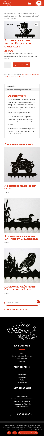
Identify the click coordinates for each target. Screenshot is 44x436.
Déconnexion (22, 383)
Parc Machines (22, 358)
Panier (22, 380)
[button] (38, 3)
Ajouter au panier (21, 64)
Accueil (6, 13)
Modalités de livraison (22, 401)
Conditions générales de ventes (22, 399)
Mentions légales (22, 396)
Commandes (22, 377)
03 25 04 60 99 (24, 414)
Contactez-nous (22, 406)
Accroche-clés (22, 13)
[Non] (41, 430)
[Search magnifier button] (38, 301)
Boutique (13, 13)
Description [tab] (11, 86)
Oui (9, 433)
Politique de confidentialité (22, 404)
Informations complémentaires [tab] (19, 90)
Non (14, 433)
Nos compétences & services (22, 356)
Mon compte (22, 375)
